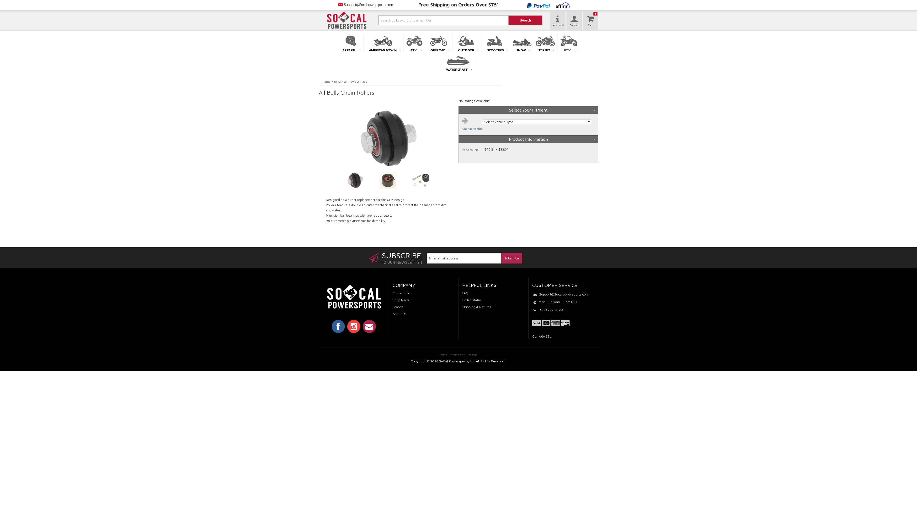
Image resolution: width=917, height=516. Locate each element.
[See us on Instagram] (353, 326)
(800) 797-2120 (550, 309)
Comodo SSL (541, 336)
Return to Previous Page (350, 81)
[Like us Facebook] (338, 326)
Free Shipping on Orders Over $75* (458, 4)
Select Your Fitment (528, 110)
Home (326, 81)
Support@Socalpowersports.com (368, 4)
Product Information (528, 139)
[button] (430, 20)
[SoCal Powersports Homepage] (347, 20)
